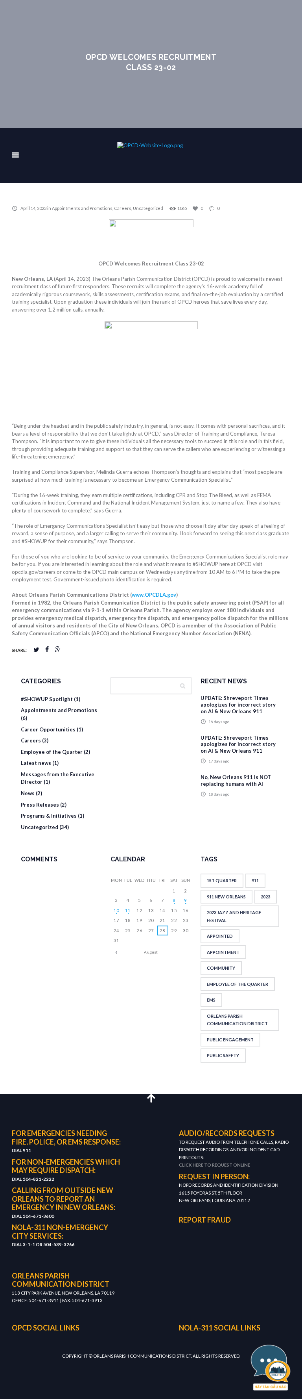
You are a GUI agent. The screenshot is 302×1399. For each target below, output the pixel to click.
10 (116, 910)
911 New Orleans (226, 896)
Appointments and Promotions (82, 208)
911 (255, 880)
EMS (211, 999)
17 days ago (218, 761)
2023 (265, 896)
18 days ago (218, 794)
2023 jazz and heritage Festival (234, 916)
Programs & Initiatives (49, 816)
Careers (122, 208)
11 (128, 910)
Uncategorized (148, 208)
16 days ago (218, 721)
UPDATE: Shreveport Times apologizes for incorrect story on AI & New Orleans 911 (238, 704)
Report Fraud (205, 1219)
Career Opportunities (48, 729)
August (151, 952)
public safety (223, 1055)
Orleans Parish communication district (237, 1019)
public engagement (230, 1039)
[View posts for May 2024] (116, 952)
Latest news (36, 763)
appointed (220, 936)
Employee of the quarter (237, 984)
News (28, 793)
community (221, 967)
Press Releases (40, 805)
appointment (223, 952)
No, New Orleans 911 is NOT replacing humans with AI (236, 780)
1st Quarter (222, 880)
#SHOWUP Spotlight (47, 699)
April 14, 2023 (33, 208)
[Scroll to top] (151, 1098)
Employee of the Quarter (52, 752)
